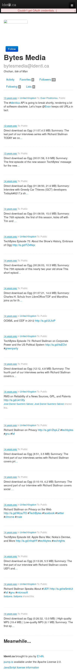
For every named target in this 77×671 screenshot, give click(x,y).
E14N (40, 656)
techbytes (67, 430)
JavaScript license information (21, 667)
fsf (13, 433)
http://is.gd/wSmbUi (61, 588)
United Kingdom (28, 97)
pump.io (8, 662)
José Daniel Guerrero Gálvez (18, 403)
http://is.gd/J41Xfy (14, 400)
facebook (49, 513)
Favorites (26, 79)
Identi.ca (9, 4)
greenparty (11, 348)
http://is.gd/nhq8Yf (26, 541)
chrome (9, 517)
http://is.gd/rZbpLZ (49, 430)
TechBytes (35, 513)
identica (15, 102)
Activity (10, 79)
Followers (47, 79)
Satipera (8, 596)
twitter (60, 513)
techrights (59, 541)
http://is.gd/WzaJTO (15, 513)
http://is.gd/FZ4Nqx (24, 245)
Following (13, 86)
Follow (12, 49)
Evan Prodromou (49, 97)
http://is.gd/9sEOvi (56, 344)
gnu (7, 433)
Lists (30, 86)
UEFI (46, 588)
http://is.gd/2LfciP (45, 320)
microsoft (22, 592)
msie (19, 517)
